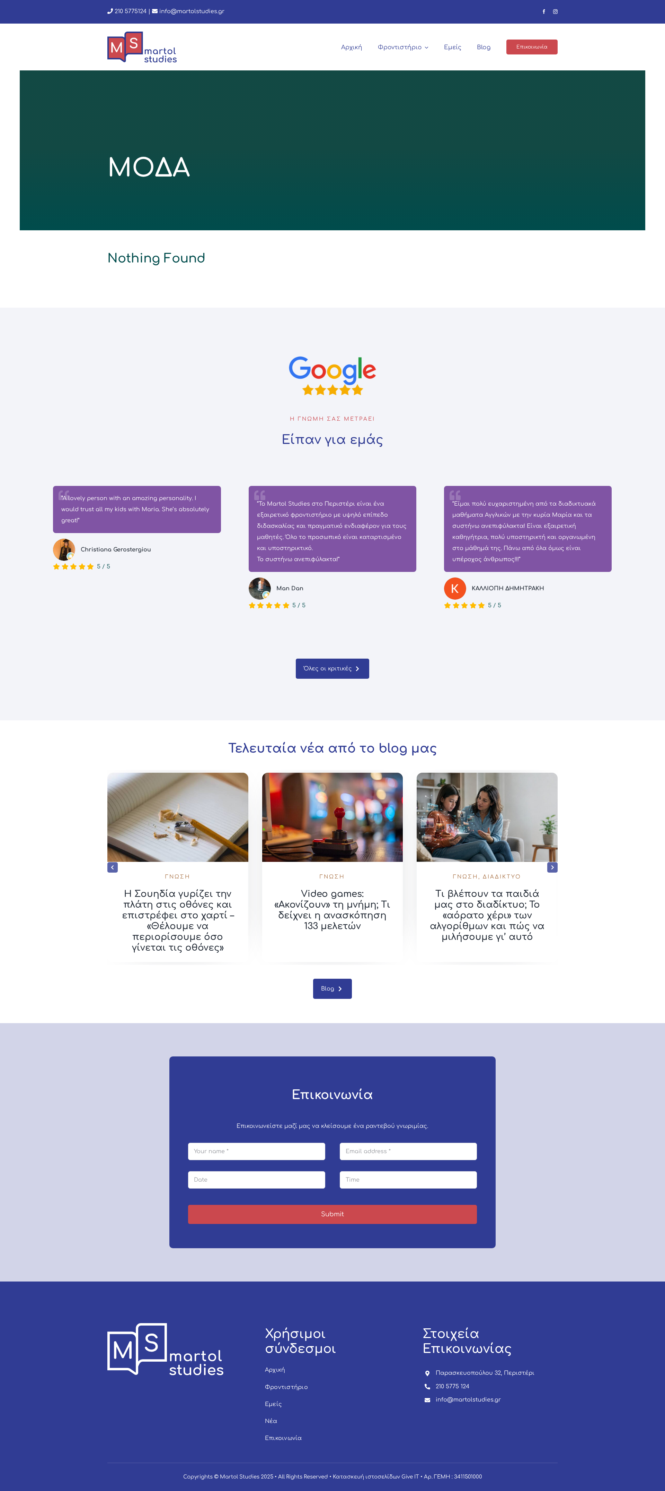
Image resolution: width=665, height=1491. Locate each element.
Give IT (410, 1477)
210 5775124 (130, 11)
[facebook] (544, 11)
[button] (112, 867)
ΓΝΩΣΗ (177, 877)
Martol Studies (239, 1477)
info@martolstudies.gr (191, 11)
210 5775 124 (452, 1386)
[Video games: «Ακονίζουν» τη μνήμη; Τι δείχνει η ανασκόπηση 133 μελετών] (487, 776)
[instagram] (555, 11)
